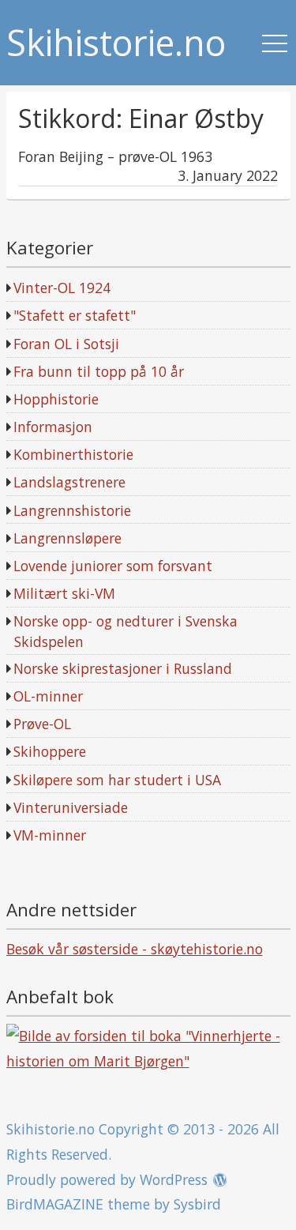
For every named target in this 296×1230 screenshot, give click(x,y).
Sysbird (197, 1203)
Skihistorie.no (116, 43)
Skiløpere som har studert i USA (117, 779)
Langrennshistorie (72, 510)
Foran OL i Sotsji (66, 343)
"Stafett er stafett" (74, 315)
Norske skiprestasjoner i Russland (122, 668)
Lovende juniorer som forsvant (112, 565)
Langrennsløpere (67, 537)
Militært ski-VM (64, 593)
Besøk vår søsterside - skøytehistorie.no (134, 948)
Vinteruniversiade (70, 807)
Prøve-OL (42, 723)
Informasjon (52, 426)
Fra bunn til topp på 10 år (98, 371)
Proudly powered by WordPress (107, 1179)
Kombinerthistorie (73, 454)
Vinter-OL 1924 (62, 287)
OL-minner (48, 695)
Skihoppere (49, 751)
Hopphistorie (56, 398)
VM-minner (49, 835)
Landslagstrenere (69, 481)
